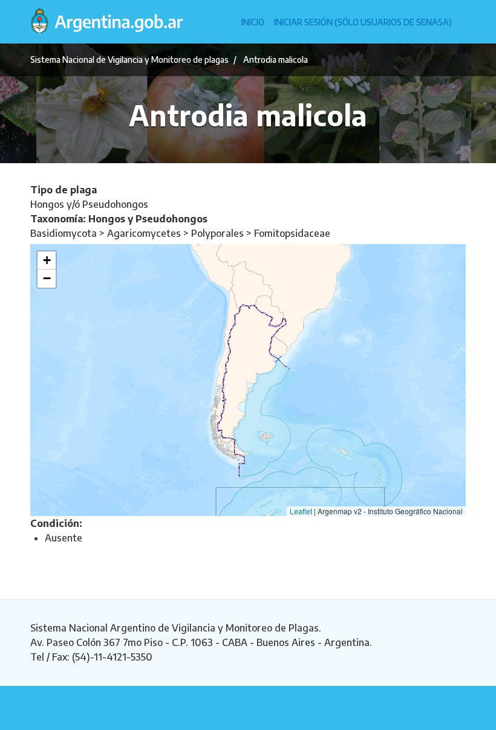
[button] (47, 260)
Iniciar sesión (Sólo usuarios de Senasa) (363, 22)
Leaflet (301, 511)
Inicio (252, 22)
